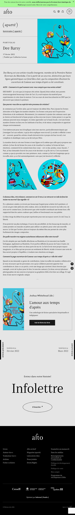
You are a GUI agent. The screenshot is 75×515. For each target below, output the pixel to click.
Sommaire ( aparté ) (12, 31)
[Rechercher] (54, 11)
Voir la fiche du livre (42, 323)
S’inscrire (36, 407)
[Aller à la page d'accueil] (8, 11)
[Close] (73, 1)
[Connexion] (59, 11)
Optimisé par (37, 497)
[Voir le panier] (63, 11)
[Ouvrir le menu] (69, 11)
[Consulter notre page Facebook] (72, 263)
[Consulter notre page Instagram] (72, 268)
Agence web (65, 507)
